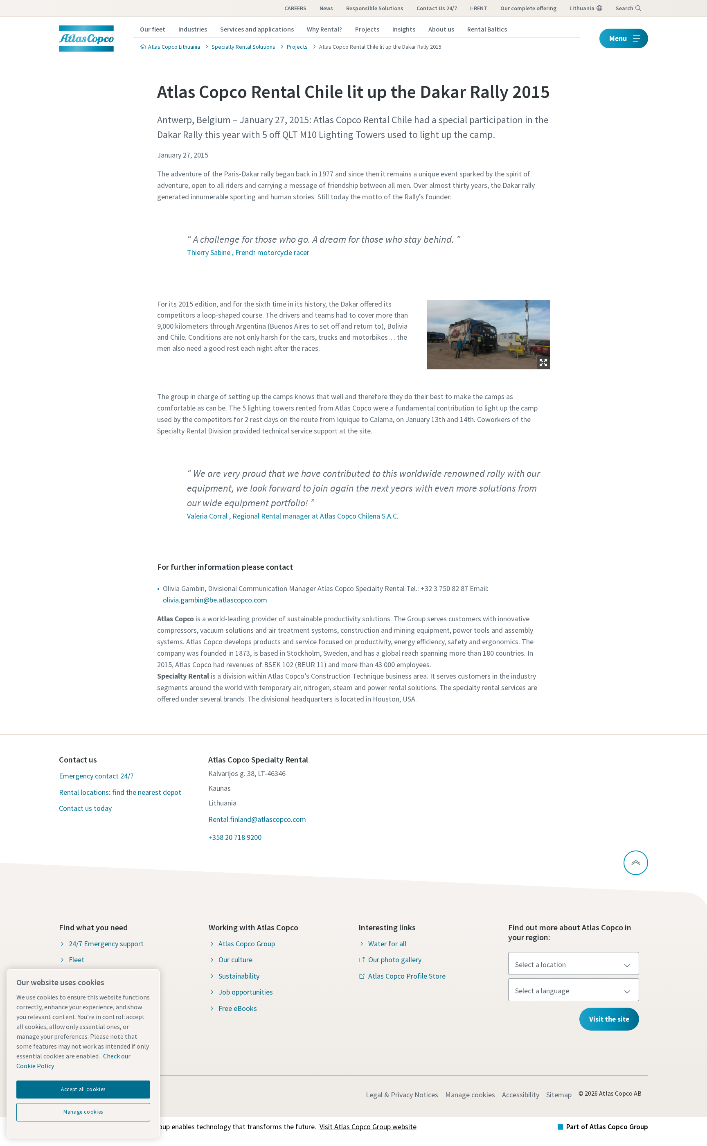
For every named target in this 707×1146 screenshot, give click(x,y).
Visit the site (609, 1019)
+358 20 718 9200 (234, 837)
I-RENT (478, 8)
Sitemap (559, 1094)
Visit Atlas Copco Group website (368, 1126)
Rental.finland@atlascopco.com (257, 819)
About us (441, 29)
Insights (403, 29)
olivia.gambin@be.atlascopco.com (215, 600)
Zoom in (543, 362)
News (326, 8)
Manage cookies (470, 1094)
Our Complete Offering (528, 8)
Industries (192, 29)
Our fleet (152, 29)
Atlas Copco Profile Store (407, 976)
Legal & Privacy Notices (402, 1094)
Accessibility (520, 1094)
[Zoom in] (488, 333)
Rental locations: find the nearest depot (120, 792)
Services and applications (257, 29)
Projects (367, 29)
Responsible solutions (374, 8)
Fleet (76, 959)
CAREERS (295, 8)
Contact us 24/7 (437, 8)
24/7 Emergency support (106, 943)
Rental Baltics (487, 29)
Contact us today (85, 808)
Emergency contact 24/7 (96, 776)
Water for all (387, 943)
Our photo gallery (394, 959)
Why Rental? (324, 29)
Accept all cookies (83, 1089)
